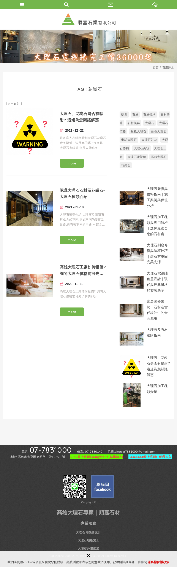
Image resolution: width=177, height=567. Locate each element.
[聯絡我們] (110, 4)
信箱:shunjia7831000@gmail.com (131, 451)
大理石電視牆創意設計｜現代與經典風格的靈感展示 (145, 282)
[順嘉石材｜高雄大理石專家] (88, 19)
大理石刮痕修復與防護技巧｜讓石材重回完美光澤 (145, 254)
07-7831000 (51, 450)
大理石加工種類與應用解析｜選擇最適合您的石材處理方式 (145, 226)
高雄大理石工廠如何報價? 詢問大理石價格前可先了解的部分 (56, 289)
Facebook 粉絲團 (102, 486)
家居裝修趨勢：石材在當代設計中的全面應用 (145, 310)
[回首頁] (155, 4)
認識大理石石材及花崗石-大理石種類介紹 (56, 214)
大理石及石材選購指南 (145, 339)
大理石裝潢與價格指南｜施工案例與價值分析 (145, 198)
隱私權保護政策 (158, 562)
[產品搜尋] (66, 4)
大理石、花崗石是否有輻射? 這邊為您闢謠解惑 (56, 138)
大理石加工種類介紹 (145, 395)
